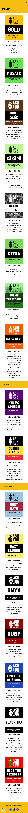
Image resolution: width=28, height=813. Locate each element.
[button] (2, 2)
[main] (14, 8)
